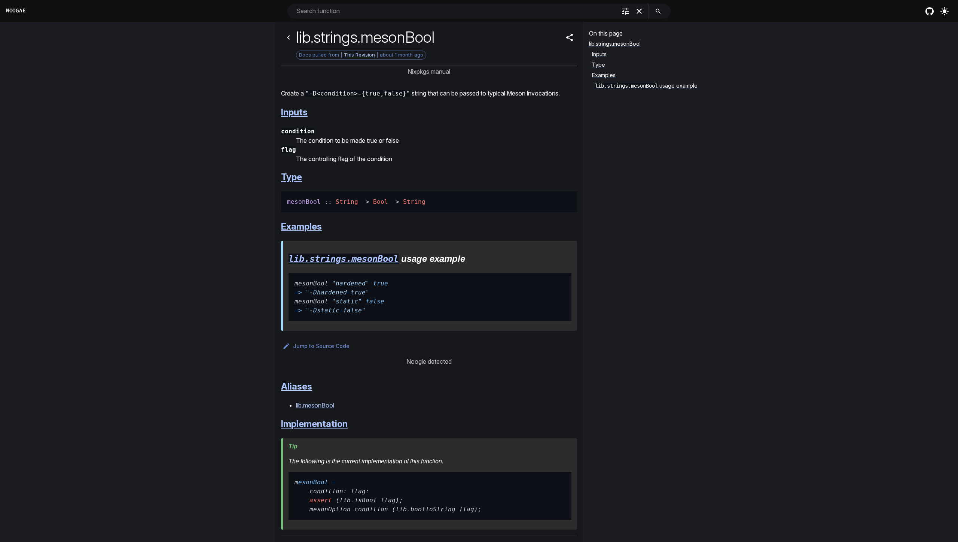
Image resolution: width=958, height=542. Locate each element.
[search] (658, 11)
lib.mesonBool (315, 405)
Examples (301, 226)
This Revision (359, 55)
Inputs (294, 112)
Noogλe (15, 10)
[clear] (639, 11)
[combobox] (455, 11)
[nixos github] (929, 11)
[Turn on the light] (944, 11)
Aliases (296, 386)
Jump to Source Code (321, 346)
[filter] (625, 11)
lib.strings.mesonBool (344, 259)
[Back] (288, 37)
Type (291, 177)
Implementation (314, 423)
